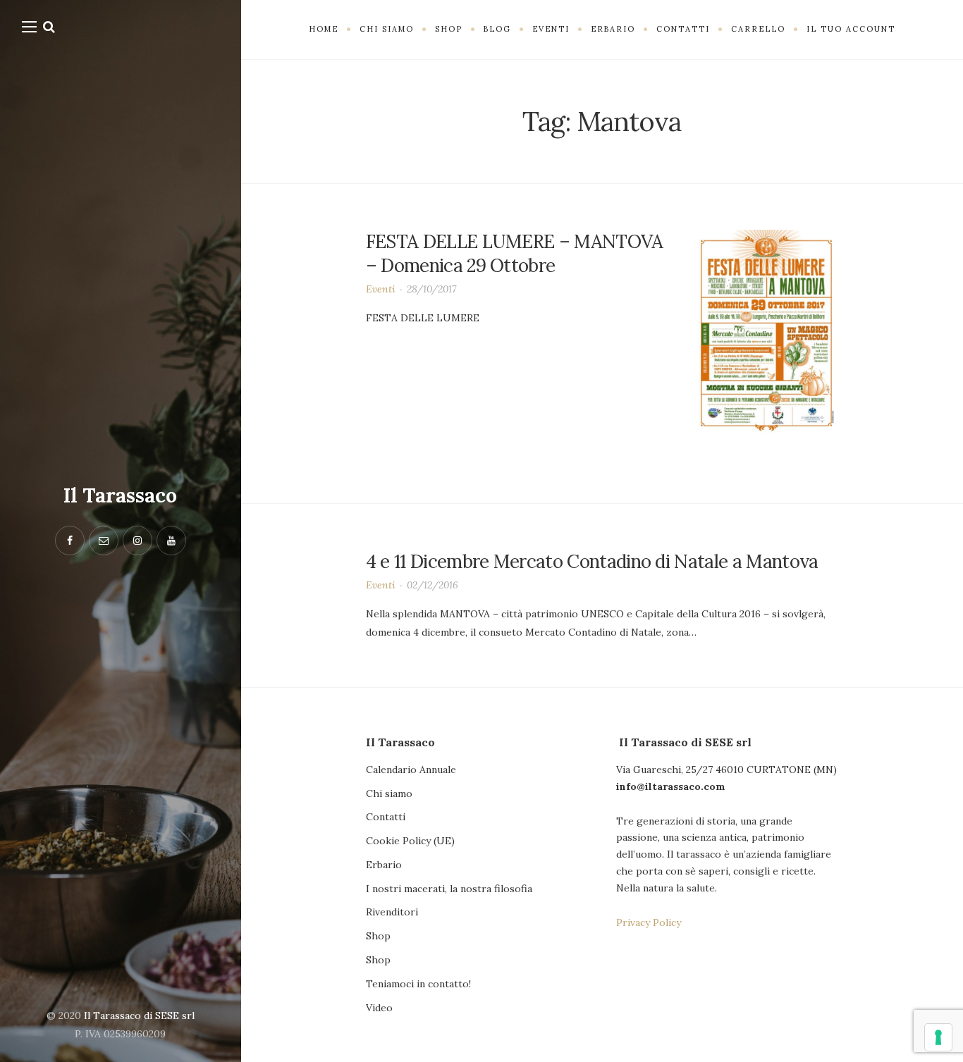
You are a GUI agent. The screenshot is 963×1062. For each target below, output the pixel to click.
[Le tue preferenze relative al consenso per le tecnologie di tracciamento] (938, 1037)
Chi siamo (389, 793)
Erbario (384, 864)
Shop (378, 936)
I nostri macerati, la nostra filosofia (449, 888)
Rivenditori (392, 912)
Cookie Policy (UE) (410, 840)
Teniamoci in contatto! (418, 983)
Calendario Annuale (411, 769)
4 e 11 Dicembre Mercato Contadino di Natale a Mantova (592, 561)
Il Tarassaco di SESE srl (139, 1015)
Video (379, 1007)
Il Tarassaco (120, 495)
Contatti (385, 816)
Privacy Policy (648, 922)
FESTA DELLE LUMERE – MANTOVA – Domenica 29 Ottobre (514, 253)
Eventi (380, 289)
